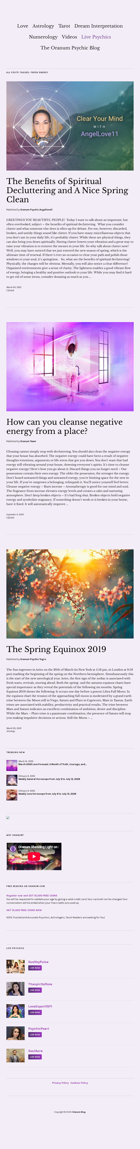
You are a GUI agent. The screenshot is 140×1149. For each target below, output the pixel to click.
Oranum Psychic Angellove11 (36, 209)
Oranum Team (28, 441)
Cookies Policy (79, 1082)
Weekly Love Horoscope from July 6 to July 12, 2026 (47, 793)
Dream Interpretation (98, 26)
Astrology (43, 26)
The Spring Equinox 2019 (56, 649)
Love (22, 26)
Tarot (64, 26)
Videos (69, 37)
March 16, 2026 (25, 761)
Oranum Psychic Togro (33, 659)
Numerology (43, 37)
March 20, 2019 (13, 728)
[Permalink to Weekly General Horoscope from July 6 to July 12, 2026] (11, 780)
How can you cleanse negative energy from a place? (64, 426)
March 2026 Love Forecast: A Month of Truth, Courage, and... (52, 764)
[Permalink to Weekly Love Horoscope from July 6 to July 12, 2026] (11, 795)
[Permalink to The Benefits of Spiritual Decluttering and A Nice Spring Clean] (70, 169)
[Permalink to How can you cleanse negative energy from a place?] (70, 410)
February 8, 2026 (26, 776)
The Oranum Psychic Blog (70, 48)
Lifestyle (10, 290)
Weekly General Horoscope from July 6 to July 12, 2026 (49, 779)
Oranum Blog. (79, 1112)
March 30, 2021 (13, 287)
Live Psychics (96, 37)
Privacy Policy (60, 1082)
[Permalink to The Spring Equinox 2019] (70, 637)
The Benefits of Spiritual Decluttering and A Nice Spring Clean (67, 190)
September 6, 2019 (15, 514)
